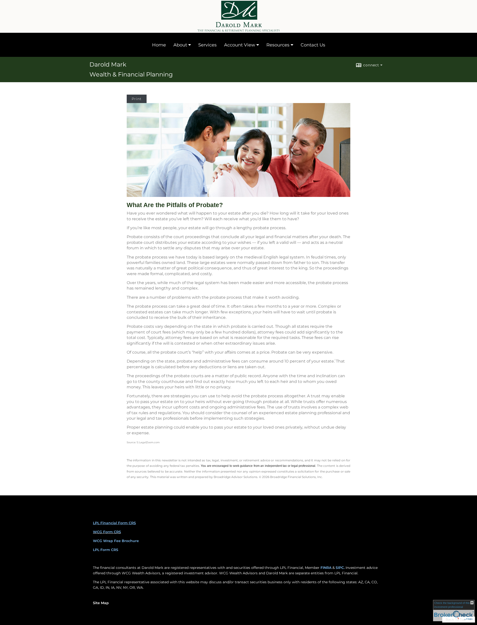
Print (137, 99)
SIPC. (340, 567)
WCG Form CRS (107, 532)
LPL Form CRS (105, 550)
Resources (277, 45)
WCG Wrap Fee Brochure (116, 541)
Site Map (101, 603)
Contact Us (313, 45)
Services (207, 45)
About (180, 45)
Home (159, 45)
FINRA (325, 567)
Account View (239, 45)
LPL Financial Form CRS (114, 523)
